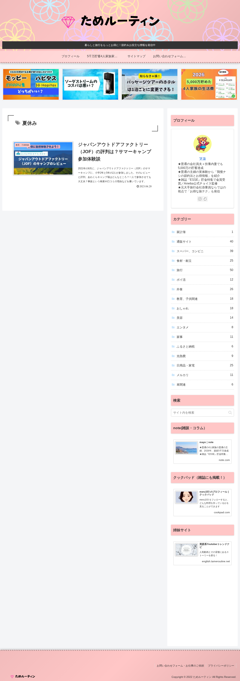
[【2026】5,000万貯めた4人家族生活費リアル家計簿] (209, 84)
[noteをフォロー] (205, 198)
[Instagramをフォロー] (199, 198)
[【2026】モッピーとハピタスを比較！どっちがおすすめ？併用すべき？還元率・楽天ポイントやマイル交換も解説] (30, 84)
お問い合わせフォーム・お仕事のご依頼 (180, 665)
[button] (230, 412)
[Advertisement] (202, 611)
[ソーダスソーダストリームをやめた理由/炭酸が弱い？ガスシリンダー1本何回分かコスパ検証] (90, 84)
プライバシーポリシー (221, 665)
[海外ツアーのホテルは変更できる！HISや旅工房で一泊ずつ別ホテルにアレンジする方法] (149, 84)
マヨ (202, 158)
